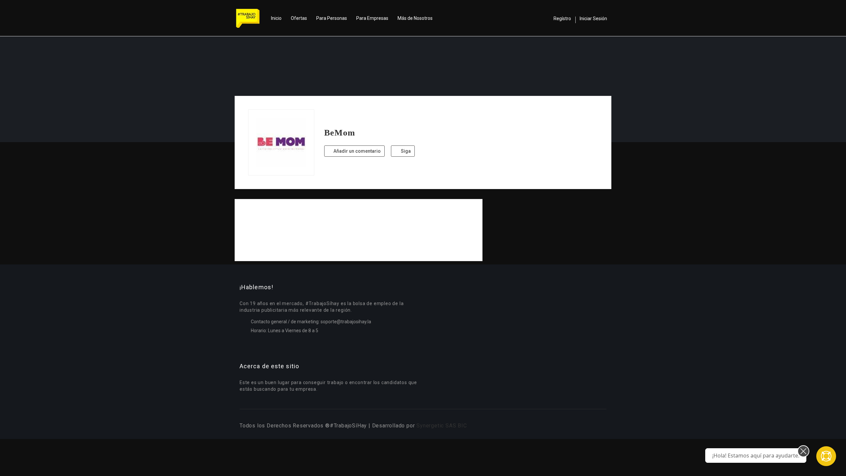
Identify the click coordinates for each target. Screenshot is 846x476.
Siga (405, 151)
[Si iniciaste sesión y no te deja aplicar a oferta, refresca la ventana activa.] (826, 456)
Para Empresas (372, 18)
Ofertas (299, 18)
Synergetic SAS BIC (441, 425)
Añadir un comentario (356, 151)
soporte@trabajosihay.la (346, 321)
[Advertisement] (358, 230)
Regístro (562, 18)
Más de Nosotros (415, 18)
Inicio (276, 18)
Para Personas (331, 18)
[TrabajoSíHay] (251, 18)
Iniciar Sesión (593, 18)
